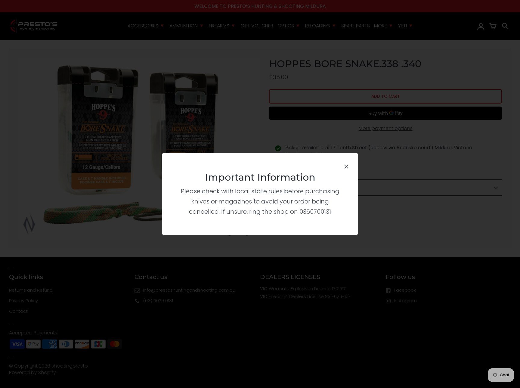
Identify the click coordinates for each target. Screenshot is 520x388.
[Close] (346, 166)
